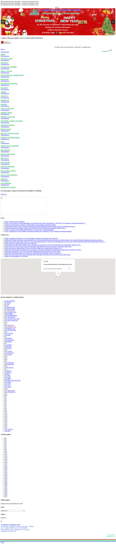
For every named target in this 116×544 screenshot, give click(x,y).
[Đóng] (58, 273)
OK (69, 268)
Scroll (2, 542)
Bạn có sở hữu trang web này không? (53, 268)
